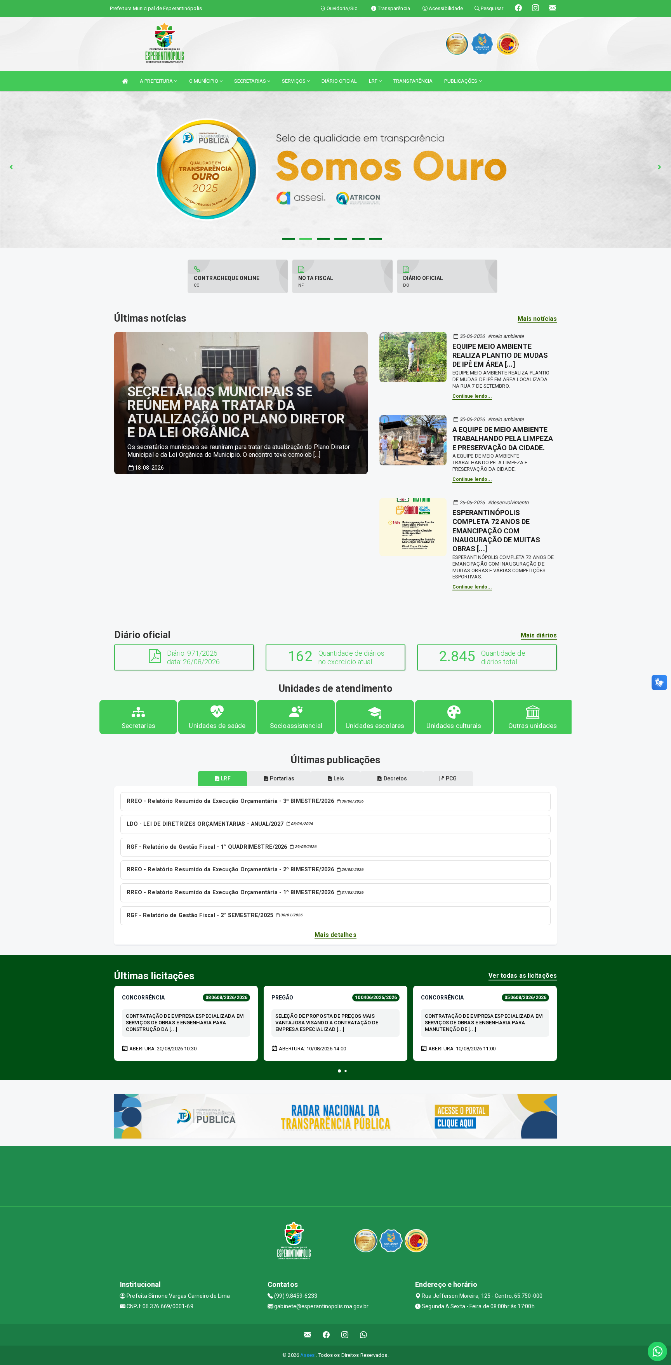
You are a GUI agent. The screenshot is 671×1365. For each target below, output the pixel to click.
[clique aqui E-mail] (308, 1335)
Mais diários (539, 635)
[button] (339, 1070)
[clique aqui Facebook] (326, 1335)
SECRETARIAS (250, 81)
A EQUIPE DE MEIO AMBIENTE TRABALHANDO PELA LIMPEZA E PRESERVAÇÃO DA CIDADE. (502, 438)
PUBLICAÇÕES (461, 81)
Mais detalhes (335, 934)
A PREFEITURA (157, 81)
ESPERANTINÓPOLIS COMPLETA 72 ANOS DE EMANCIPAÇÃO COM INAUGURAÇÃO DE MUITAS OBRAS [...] (496, 530)
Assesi (308, 1355)
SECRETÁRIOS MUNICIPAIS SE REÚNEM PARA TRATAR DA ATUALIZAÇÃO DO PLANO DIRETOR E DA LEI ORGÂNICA (236, 412)
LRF (374, 81)
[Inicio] (125, 81)
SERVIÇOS (294, 81)
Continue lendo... (472, 396)
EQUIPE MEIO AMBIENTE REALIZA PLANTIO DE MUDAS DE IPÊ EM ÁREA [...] (500, 355)
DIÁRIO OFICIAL (339, 81)
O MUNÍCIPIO (204, 81)
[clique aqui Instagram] (345, 1335)
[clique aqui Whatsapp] (363, 1335)
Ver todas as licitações (522, 975)
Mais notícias (537, 318)
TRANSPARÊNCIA (413, 81)
